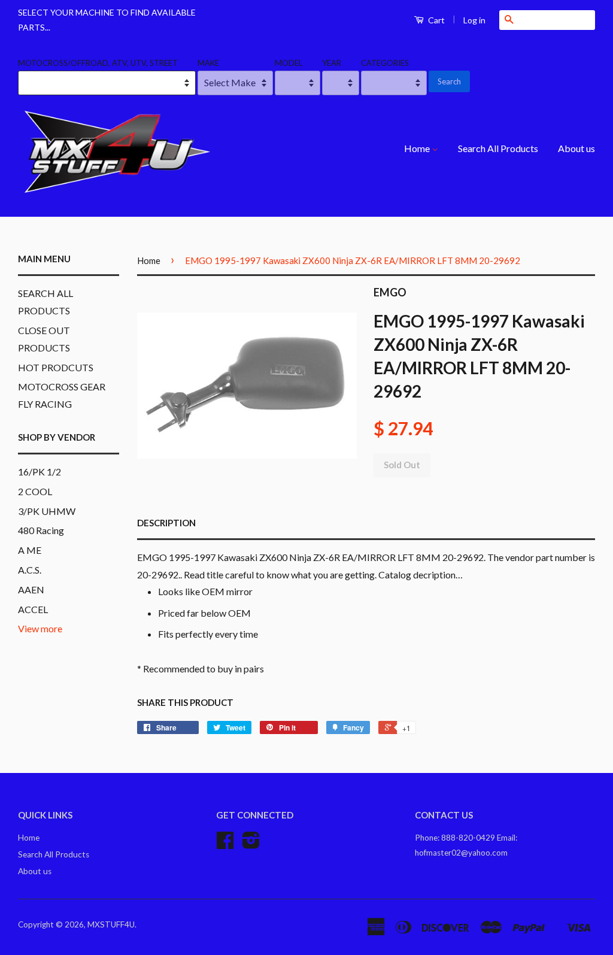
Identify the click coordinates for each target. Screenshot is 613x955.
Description (166, 522)
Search (449, 81)
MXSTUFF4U (111, 924)
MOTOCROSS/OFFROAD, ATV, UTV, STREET (98, 63)
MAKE (208, 63)
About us (576, 148)
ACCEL (33, 609)
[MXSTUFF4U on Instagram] (251, 844)
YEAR (331, 63)
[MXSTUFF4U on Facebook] (225, 844)
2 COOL (35, 491)
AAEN (31, 589)
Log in (474, 20)
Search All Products (498, 148)
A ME (29, 550)
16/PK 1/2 (39, 471)
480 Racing (41, 530)
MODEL (288, 63)
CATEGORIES (385, 63)
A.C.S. (29, 569)
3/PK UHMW (46, 511)
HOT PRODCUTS (55, 367)
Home (418, 148)
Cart (435, 20)
